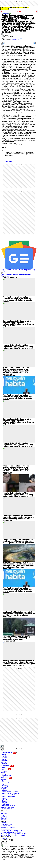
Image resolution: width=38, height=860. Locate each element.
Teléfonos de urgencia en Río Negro (13, 833)
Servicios (3, 764)
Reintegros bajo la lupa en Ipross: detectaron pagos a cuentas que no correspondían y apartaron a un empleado (18, 518)
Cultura (3, 773)
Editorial (4, 790)
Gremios (4, 756)
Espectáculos (6, 776)
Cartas (3, 798)
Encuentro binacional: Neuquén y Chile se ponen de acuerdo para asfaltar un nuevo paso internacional (17, 638)
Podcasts (3, 802)
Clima (3, 781)
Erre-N (3, 774)
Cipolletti (3, 818)
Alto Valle (3, 813)
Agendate (5, 769)
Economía (4, 761)
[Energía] (7, 13)
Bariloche (3, 816)
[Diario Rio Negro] (2, 845)
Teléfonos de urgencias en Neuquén (13, 835)
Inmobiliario (4, 804)
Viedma (3, 819)
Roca (2, 815)
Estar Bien (5, 778)
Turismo (3, 762)
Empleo (3, 823)
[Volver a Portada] (19, 11)
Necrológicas (5, 826)
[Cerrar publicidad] (2, 746)
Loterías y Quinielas (7, 827)
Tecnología (5, 785)
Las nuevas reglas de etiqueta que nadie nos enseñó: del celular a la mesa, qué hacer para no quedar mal (18, 541)
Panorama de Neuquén (9, 792)
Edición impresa (6, 809)
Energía (3, 759)
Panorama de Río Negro (10, 793)
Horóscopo (5, 782)
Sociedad (3, 779)
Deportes (3, 771)
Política (3, 754)
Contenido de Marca (7, 807)
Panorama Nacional (8, 796)
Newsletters (7, 766)
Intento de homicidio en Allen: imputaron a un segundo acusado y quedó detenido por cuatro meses (18, 346)
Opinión (3, 789)
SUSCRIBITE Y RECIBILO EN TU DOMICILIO (14, 8)
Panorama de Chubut (9, 795)
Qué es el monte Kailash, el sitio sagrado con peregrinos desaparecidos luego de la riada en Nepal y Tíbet (18, 323)
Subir (4, 843)
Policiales (3, 801)
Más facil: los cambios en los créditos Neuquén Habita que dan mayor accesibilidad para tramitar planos (18, 299)
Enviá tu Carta (6, 799)
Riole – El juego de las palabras (11, 830)
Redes (2, 767)
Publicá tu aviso (6, 824)
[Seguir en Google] (2, 44)
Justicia (4, 757)
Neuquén (3, 812)
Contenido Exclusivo (7, 806)
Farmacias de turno (7, 829)
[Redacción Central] (2, 34)
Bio (2, 784)
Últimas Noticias (8, 753)
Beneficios (4, 838)
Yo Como (4, 787)
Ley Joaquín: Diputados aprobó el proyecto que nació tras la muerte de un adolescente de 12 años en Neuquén (19, 614)
